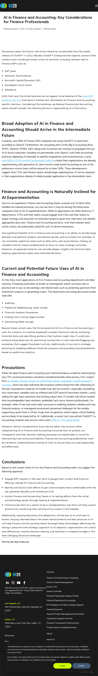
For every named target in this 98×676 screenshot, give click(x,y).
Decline (81, 666)
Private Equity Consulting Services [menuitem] (62, 627)
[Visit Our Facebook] (24, 582)
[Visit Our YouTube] (18, 582)
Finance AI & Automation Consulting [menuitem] (62, 578)
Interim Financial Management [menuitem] (60, 582)
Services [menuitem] (50, 572)
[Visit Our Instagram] (13, 582)
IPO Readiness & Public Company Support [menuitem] (65, 605)
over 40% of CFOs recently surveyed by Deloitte (28, 160)
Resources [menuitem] (9, 635)
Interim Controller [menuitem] (54, 591)
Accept (62, 666)
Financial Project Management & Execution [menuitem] (65, 614)
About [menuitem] (49, 633)
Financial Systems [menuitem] (54, 609)
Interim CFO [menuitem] (52, 587)
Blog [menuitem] (7, 641)
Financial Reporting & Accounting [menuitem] (61, 600)
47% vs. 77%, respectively (65, 420)
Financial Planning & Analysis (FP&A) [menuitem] (63, 596)
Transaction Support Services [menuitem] (59, 618)
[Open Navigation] (96, 6)
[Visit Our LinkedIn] (7, 582)
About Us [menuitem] (51, 639)
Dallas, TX (10, 619)
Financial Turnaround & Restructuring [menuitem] (63, 623)
